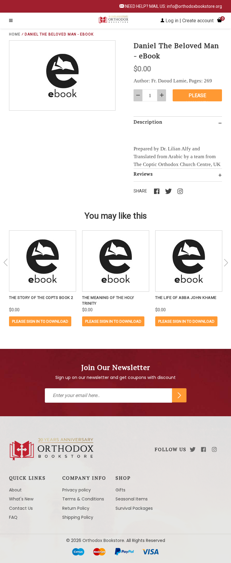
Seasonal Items (132, 499)
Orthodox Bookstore (103, 540)
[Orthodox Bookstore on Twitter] (192, 449)
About (15, 490)
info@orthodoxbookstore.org (194, 6)
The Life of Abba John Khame (186, 297)
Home (14, 34)
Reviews (143, 174)
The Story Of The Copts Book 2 (41, 297)
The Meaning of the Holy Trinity (108, 300)
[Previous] (6, 262)
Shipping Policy (77, 517)
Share (140, 191)
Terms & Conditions (83, 499)
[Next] (226, 262)
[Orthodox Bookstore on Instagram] (214, 449)
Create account (198, 20)
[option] (42, 278)
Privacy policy (76, 490)
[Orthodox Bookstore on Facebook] (203, 449)
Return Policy (75, 508)
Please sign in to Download (40, 321)
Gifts (120, 490)
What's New (21, 499)
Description (148, 121)
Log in (171, 20)
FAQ (13, 517)
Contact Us (21, 508)
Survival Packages (134, 508)
